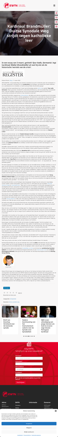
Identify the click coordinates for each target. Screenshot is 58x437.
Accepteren (29, 423)
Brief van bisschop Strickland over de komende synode (9, 324)
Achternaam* (18, 361)
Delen (7, 288)
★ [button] (4, 292)
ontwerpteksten (24, 95)
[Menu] (54, 5)
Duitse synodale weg (14, 302)
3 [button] (26, 336)
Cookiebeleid (20, 435)
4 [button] (28, 336)
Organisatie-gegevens (36, 435)
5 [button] (29, 336)
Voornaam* (18, 355)
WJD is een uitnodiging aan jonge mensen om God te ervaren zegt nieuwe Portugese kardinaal (47, 326)
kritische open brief (41, 249)
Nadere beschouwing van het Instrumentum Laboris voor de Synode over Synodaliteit (28, 326)
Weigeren (29, 427)
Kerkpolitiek (13, 299)
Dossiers (17, 405)
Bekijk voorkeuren (29, 432)
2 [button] (25, 336)
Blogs (11, 80)
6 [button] (31, 336)
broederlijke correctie (27, 248)
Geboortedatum (19, 366)
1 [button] (23, 336)
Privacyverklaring (27, 435)
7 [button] (32, 336)
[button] (55, 411)
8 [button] (34, 336)
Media (17, 408)
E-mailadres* (18, 372)
